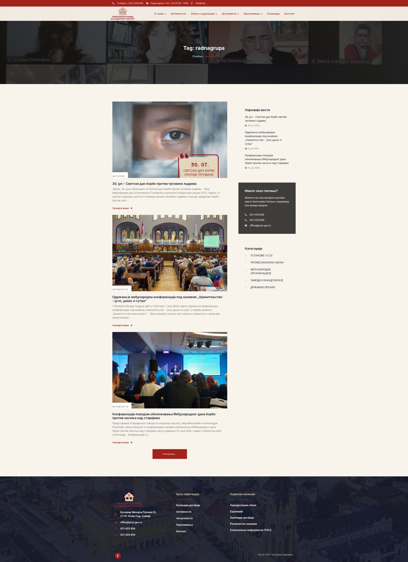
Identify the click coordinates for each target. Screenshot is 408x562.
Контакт (289, 13)
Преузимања (252, 13)
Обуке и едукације (203, 13)
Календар (273, 13)
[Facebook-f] (118, 556)
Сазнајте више (121, 208)
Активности (178, 13)
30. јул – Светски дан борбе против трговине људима (154, 184)
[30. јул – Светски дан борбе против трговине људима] (169, 140)
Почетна (197, 56)
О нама (159, 13)
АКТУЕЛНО (118, 176)
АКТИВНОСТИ (120, 289)
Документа (229, 13)
